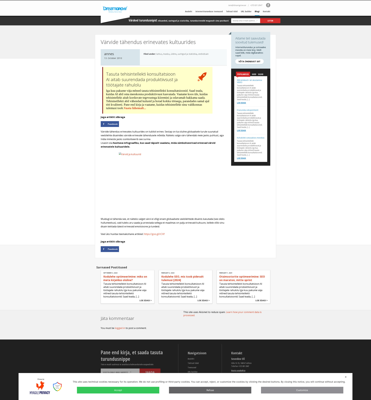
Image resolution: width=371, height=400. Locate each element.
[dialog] (185, 386)
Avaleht (188, 11)
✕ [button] (346, 376)
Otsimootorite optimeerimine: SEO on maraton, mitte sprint (242, 278)
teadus (166, 54)
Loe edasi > (146, 300)
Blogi (257, 11)
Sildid (260, 74)
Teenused (192, 367)
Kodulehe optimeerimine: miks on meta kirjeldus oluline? (125, 278)
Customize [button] (302, 390)
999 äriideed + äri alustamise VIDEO (249, 81)
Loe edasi (241, 103)
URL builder (246, 11)
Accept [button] (118, 390)
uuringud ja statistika (187, 54)
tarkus (159, 54)
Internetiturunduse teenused (209, 11)
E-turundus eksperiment (247, 110)
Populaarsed (243, 74)
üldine (174, 54)
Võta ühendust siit (249, 61)
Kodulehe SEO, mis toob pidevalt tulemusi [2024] (182, 278)
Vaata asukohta (238, 370)
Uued (254, 74)
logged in (120, 328)
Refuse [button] (210, 390)
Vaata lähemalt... (135, 108)
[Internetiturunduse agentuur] (115, 12)
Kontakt (266, 11)
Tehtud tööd (232, 11)
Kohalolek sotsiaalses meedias (250, 137)
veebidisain (203, 54)
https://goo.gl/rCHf (154, 234)
